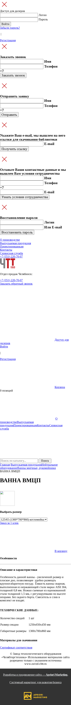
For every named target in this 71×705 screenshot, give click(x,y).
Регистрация (8, 40)
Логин (43, 15)
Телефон (51, 66)
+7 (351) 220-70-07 (11, 256)
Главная (5, 464)
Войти (4, 346)
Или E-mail (53, 227)
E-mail (49, 144)
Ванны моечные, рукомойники (36, 468)
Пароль (43, 19)
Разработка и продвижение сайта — (35, 678)
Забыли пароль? (10, 27)
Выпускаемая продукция (26, 464)
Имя (47, 61)
